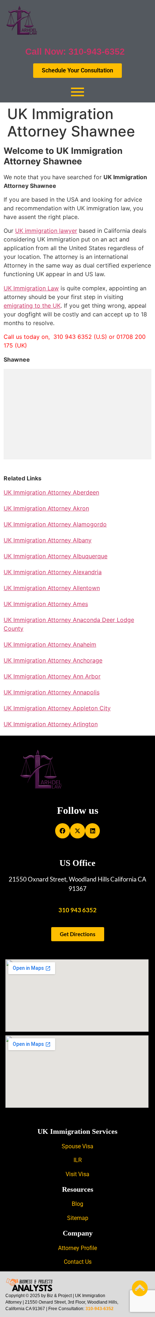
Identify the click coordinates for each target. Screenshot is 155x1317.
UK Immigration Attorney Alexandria (53, 572)
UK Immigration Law (31, 288)
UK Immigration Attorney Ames (46, 603)
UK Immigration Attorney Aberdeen (51, 492)
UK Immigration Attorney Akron (46, 508)
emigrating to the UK (32, 305)
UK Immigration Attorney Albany (48, 540)
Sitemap (77, 1218)
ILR (78, 1160)
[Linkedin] (92, 830)
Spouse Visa (77, 1146)
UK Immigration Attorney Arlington (51, 724)
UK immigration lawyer (46, 230)
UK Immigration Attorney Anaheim (50, 644)
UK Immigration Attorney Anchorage (53, 660)
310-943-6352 (99, 1308)
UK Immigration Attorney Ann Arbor (52, 676)
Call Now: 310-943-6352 (75, 51)
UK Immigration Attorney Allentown (52, 588)
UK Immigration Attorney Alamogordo (55, 524)
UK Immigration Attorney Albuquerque (55, 556)
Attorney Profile (77, 1248)
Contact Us (78, 1261)
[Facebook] (62, 830)
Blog (77, 1203)
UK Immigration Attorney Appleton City (57, 708)
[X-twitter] (77, 830)
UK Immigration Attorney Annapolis (51, 692)
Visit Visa (77, 1174)
